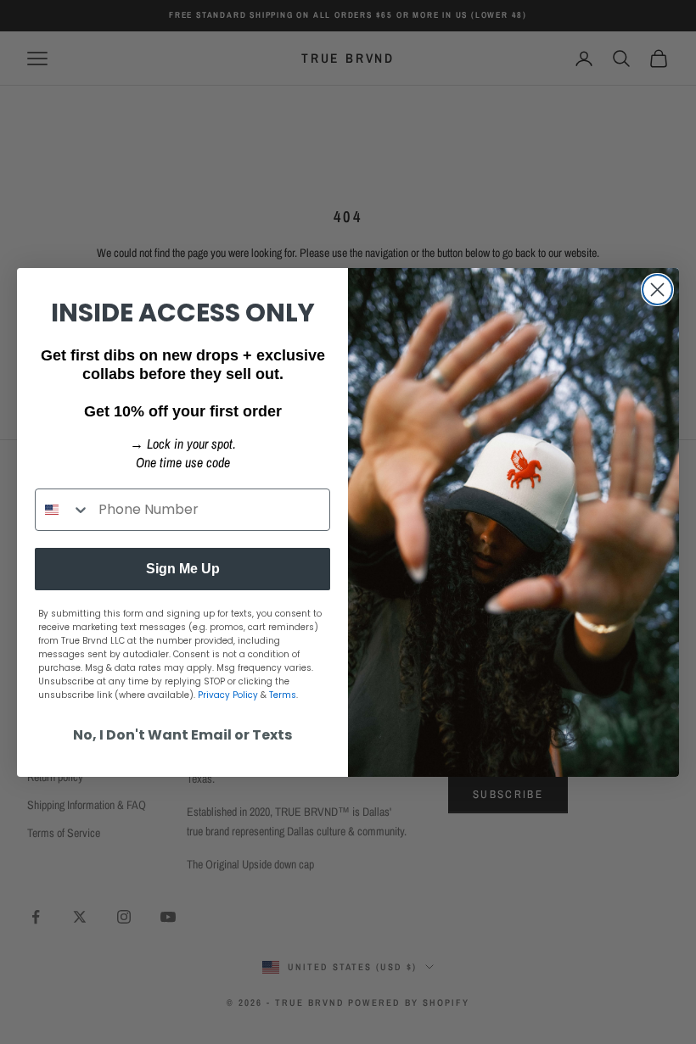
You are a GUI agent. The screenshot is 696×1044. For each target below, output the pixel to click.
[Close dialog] (657, 289)
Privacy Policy (228, 695)
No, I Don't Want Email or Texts (182, 735)
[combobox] (63, 509)
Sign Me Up (183, 568)
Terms (282, 695)
